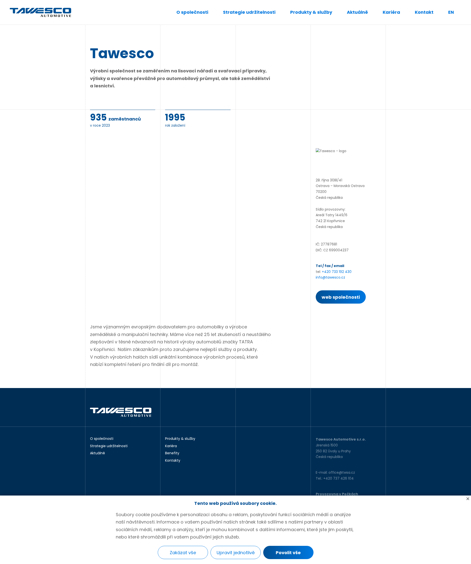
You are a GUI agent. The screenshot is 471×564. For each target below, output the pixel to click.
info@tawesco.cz (330, 277)
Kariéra (391, 12)
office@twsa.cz (341, 472)
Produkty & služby (311, 12)
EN (451, 12)
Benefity (172, 453)
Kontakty (172, 460)
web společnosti (341, 297)
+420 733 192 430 (337, 271)
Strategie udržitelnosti (249, 12)
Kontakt (424, 12)
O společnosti (192, 12)
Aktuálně (357, 12)
